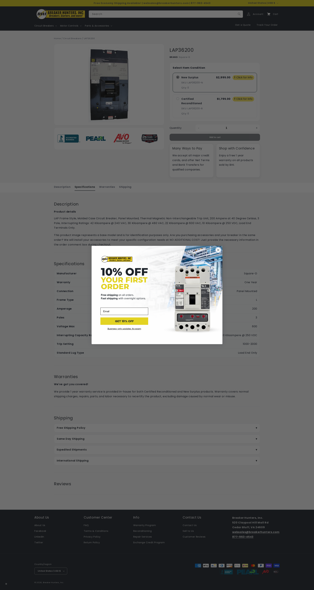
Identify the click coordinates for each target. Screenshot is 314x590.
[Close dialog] (218, 250)
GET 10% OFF (124, 321)
